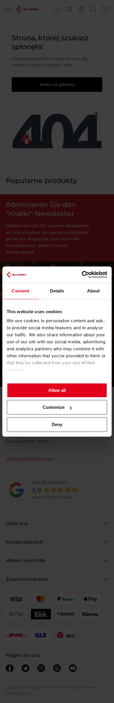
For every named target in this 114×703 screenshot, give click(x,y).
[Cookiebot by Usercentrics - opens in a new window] (82, 274)
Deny (57, 424)
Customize (54, 407)
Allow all (57, 390)
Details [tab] (57, 290)
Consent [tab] (20, 290)
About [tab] (93, 290)
